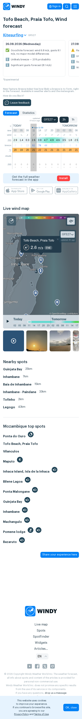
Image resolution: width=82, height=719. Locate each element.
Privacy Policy (21, 714)
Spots (41, 630)
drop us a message (55, 693)
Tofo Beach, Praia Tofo (38, 240)
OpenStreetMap (59, 313)
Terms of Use (41, 714)
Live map (41, 624)
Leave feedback (20, 102)
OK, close (71, 707)
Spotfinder (41, 636)
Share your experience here (59, 554)
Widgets (41, 642)
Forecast (11, 113)
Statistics (29, 113)
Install (63, 178)
